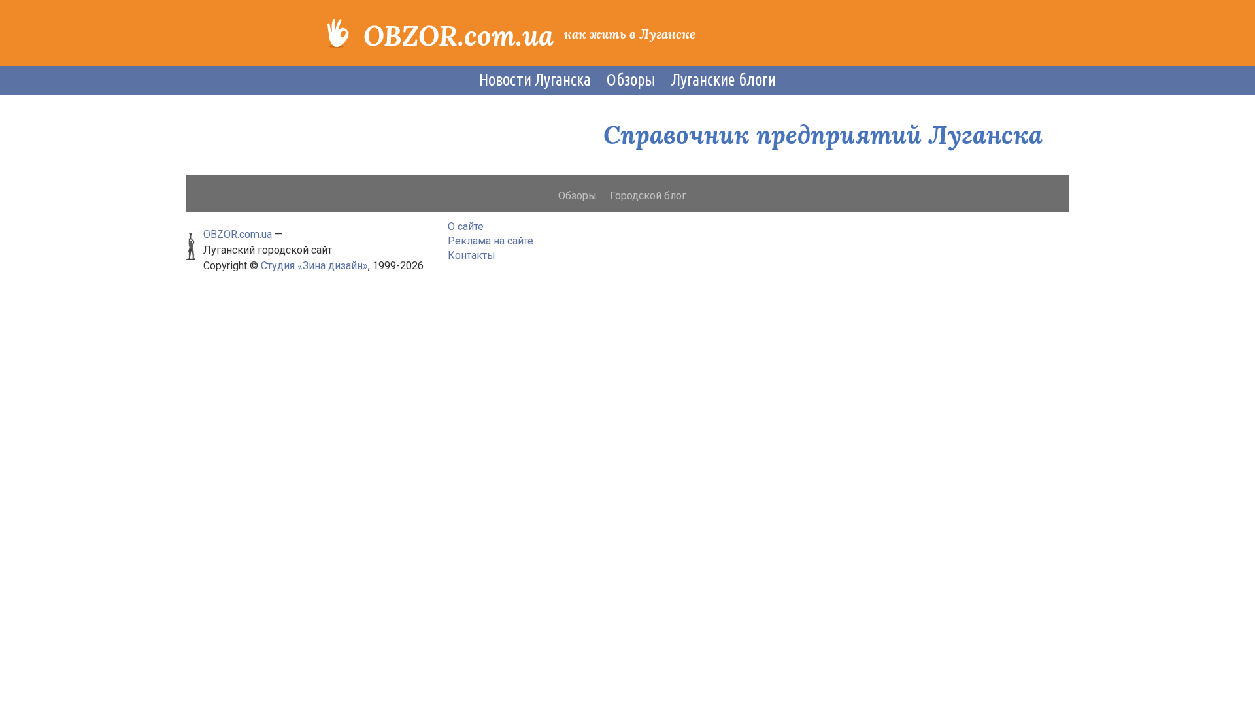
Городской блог (648, 196)
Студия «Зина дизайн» (314, 266)
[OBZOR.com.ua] (338, 32)
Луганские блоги (723, 80)
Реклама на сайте (490, 241)
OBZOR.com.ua (458, 36)
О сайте (466, 226)
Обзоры (631, 80)
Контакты (471, 255)
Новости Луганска (535, 80)
